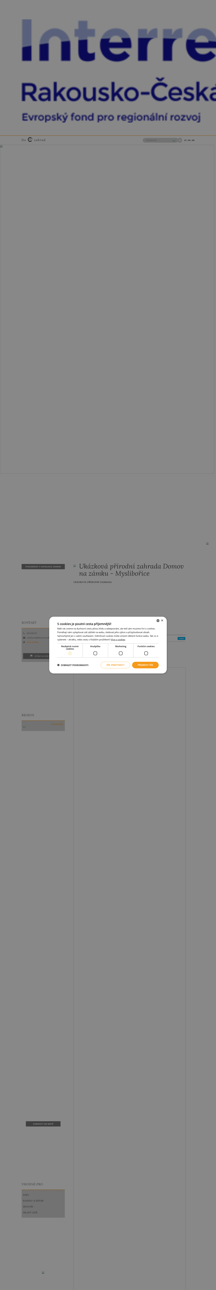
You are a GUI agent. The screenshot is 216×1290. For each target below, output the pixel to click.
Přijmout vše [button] (145, 665)
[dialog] (108, 645)
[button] (72, 665)
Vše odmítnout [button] (115, 665)
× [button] (162, 620)
